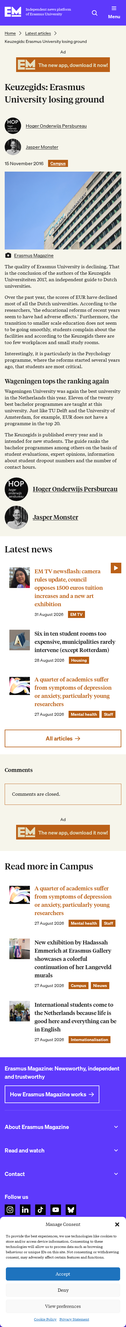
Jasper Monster (42, 147)
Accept (63, 1274)
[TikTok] (40, 1209)
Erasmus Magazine (34, 255)
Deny (63, 1290)
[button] (117, 1224)
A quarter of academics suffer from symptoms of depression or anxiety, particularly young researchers (73, 692)
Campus (58, 163)
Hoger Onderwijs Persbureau (56, 126)
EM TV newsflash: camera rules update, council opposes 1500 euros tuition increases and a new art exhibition (69, 588)
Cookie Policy (45, 1319)
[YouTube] (55, 1209)
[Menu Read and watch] (116, 1150)
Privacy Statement (74, 1319)
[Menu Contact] (116, 1174)
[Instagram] (10, 1209)
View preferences (63, 1306)
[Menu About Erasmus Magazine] (116, 1127)
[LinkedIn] (25, 1209)
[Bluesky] (71, 1209)
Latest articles (38, 33)
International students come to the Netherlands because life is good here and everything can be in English (75, 1017)
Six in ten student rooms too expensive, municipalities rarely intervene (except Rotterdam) (75, 642)
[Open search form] (94, 13)
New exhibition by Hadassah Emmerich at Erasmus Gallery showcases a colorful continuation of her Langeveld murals (73, 959)
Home (10, 33)
